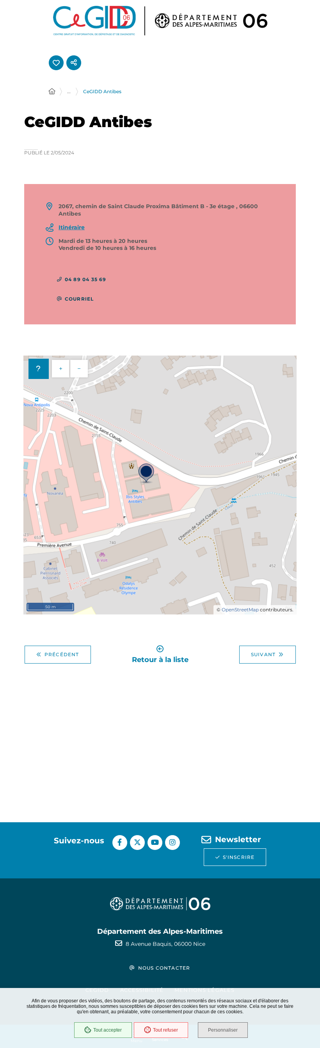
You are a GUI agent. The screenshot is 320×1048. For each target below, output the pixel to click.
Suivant (263, 654)
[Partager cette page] (74, 63)
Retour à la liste (160, 659)
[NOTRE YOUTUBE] (155, 842)
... (69, 91)
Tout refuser (165, 1030)
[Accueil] (51, 91)
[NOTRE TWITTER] (137, 842)
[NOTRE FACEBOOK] (120, 842)
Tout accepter (107, 1030)
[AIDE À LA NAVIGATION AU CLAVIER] (38, 369)
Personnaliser (223, 1030)
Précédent (61, 654)
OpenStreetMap (240, 610)
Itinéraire (72, 227)
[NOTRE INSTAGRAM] (172, 842)
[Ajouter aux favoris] (56, 63)
